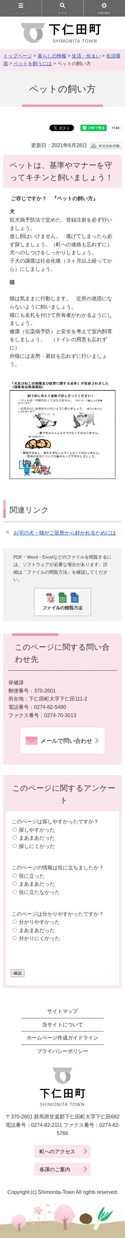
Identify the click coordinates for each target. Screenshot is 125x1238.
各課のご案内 (54, 1169)
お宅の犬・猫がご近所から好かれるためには (64, 533)
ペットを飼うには (32, 63)
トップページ (17, 56)
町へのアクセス (57, 1151)
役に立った (32, 876)
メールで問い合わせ (66, 741)
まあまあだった (37, 838)
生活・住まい (86, 56)
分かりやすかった (39, 922)
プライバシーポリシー (62, 1051)
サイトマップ (62, 1011)
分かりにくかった (39, 938)
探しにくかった (37, 846)
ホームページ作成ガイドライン (62, 1037)
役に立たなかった (39, 892)
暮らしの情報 (52, 56)
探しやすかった (37, 830)
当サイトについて (62, 1024)
